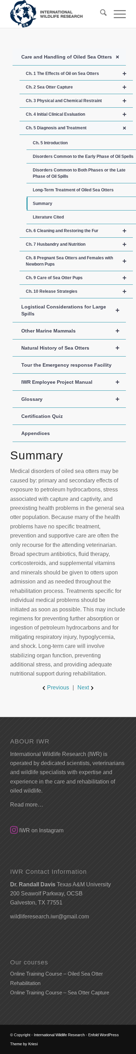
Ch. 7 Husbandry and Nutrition (76, 244)
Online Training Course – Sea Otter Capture (59, 992)
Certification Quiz (42, 416)
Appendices (35, 433)
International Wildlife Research (59, 1035)
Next (83, 687)
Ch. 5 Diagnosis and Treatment (77, 128)
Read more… (26, 805)
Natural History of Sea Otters (70, 348)
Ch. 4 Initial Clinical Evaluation (76, 114)
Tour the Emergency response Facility (66, 365)
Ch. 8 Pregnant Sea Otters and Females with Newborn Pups (76, 261)
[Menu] (116, 14)
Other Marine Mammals (70, 331)
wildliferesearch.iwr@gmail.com (49, 916)
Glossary (70, 399)
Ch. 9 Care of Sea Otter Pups (76, 278)
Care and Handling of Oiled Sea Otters (71, 57)
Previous (58, 687)
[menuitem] (100, 14)
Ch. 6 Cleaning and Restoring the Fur (76, 231)
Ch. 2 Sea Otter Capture (76, 87)
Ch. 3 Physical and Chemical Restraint (76, 101)
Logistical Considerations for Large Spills (70, 310)
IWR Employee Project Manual (70, 382)
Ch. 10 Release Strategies (76, 291)
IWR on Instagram (40, 830)
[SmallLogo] (56, 14)
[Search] (100, 14)
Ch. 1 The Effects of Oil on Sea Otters (76, 73)
